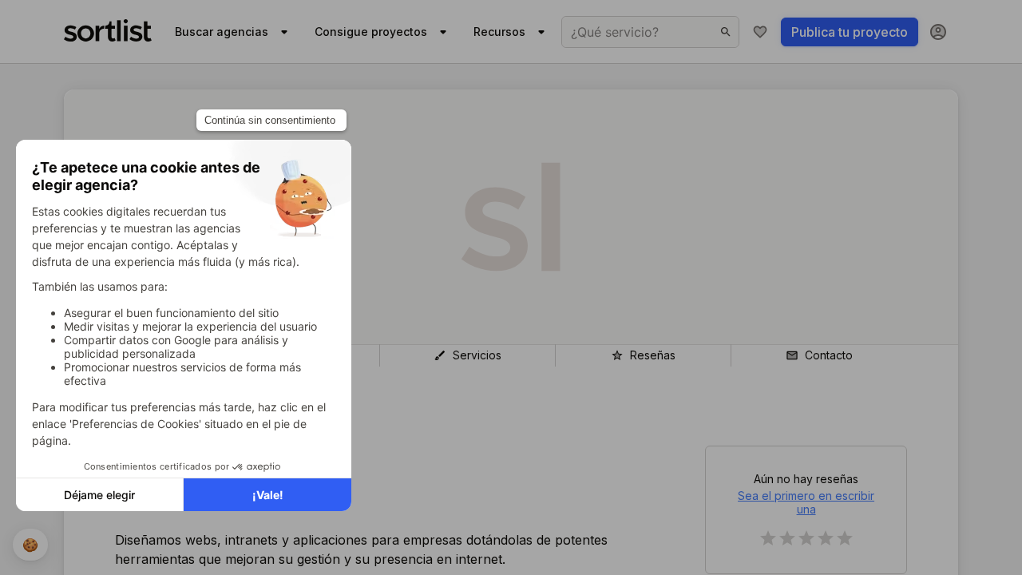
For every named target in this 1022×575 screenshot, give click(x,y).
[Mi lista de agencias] (760, 32)
